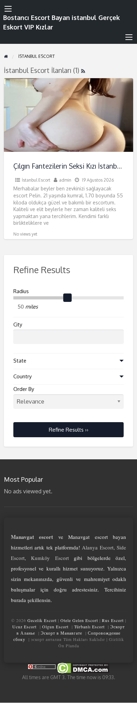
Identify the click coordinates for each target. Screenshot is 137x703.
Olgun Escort (55, 626)
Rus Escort (113, 620)
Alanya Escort (97, 547)
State (19, 360)
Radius (21, 291)
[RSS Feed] (83, 70)
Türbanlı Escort (89, 626)
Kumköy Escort (50, 557)
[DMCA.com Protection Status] (82, 667)
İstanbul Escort (36, 180)
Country (22, 376)
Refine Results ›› (69, 429)
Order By (23, 389)
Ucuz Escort (24, 626)
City (17, 324)
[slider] (67, 298)
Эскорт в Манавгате (61, 633)
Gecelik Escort (42, 620)
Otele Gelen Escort (79, 620)
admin (65, 180)
